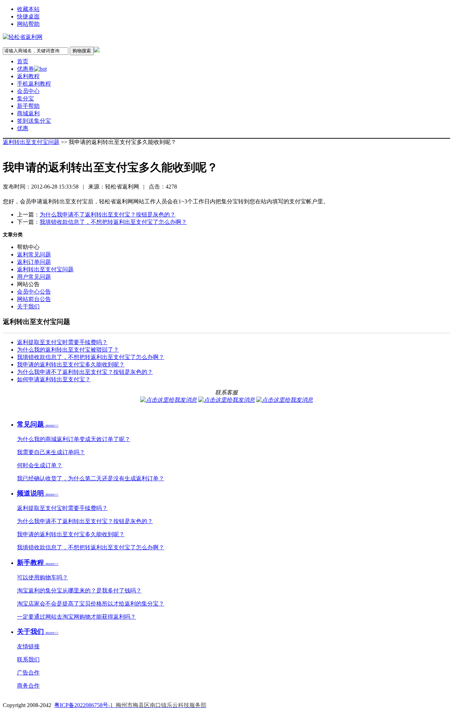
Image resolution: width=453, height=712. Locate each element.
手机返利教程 (34, 84)
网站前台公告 (34, 299)
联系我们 (28, 659)
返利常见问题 (34, 254)
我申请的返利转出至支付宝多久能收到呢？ (71, 364)
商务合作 (28, 686)
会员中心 (28, 91)
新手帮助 (28, 106)
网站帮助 (28, 24)
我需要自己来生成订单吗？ (51, 452)
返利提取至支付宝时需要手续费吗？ (62, 342)
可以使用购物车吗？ (42, 577)
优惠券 (25, 69)
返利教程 (28, 76)
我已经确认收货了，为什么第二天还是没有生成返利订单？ (90, 478)
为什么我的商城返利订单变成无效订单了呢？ (73, 439)
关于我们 (28, 306)
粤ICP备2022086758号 (130, 705)
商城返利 (28, 113)
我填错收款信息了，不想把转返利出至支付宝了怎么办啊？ (113, 222)
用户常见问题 (34, 277)
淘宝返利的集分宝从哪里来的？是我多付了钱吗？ (79, 590)
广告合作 (28, 673)
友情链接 (28, 646)
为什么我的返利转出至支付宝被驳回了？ (68, 350)
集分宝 (25, 98)
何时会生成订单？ (39, 465)
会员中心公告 (34, 292)
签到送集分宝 (34, 121)
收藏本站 (28, 9)
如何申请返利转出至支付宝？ (54, 379)
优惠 (22, 128)
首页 (22, 61)
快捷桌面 (28, 16)
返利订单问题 (34, 262)
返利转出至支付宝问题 (31, 142)
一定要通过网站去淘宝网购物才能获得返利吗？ (76, 617)
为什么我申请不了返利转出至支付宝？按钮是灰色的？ (108, 215)
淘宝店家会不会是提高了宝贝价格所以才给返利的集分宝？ (90, 604)
